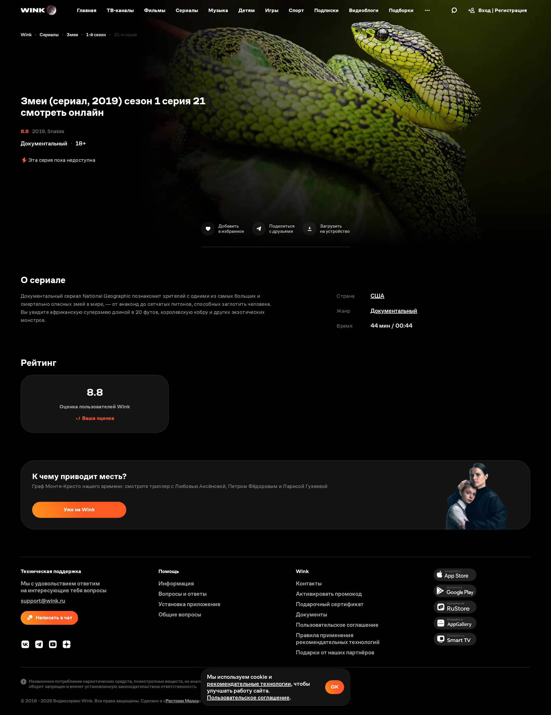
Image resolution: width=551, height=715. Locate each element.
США (377, 296)
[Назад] (10, 494)
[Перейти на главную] (39, 10)
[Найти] (454, 10)
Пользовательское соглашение (248, 697)
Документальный (393, 310)
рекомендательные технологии (249, 684)
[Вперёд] (540, 494)
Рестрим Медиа (182, 700)
